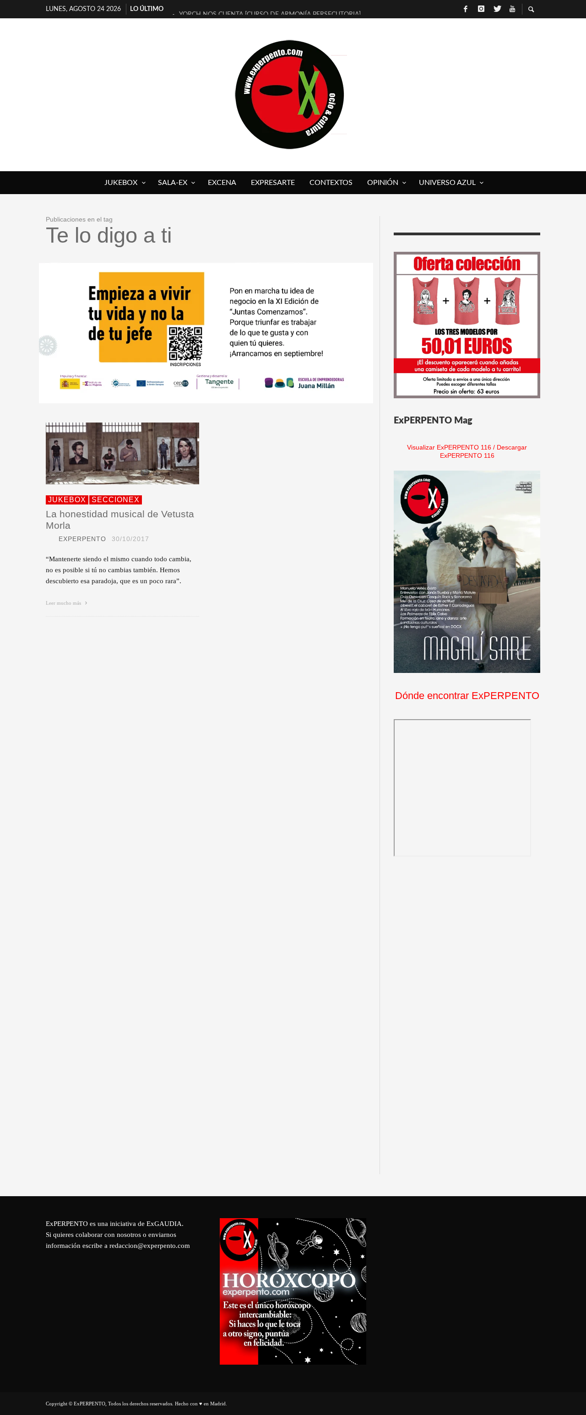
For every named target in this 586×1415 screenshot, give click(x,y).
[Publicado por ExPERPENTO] (49, 538)
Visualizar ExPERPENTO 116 (449, 447)
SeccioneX (116, 500)
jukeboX (67, 500)
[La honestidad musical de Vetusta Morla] (108, 453)
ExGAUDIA (164, 1223)
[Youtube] (512, 9)
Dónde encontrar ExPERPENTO (467, 695)
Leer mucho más (64, 603)
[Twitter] (497, 9)
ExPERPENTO (82, 538)
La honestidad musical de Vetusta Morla (120, 520)
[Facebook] (465, 9)
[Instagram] (481, 9)
